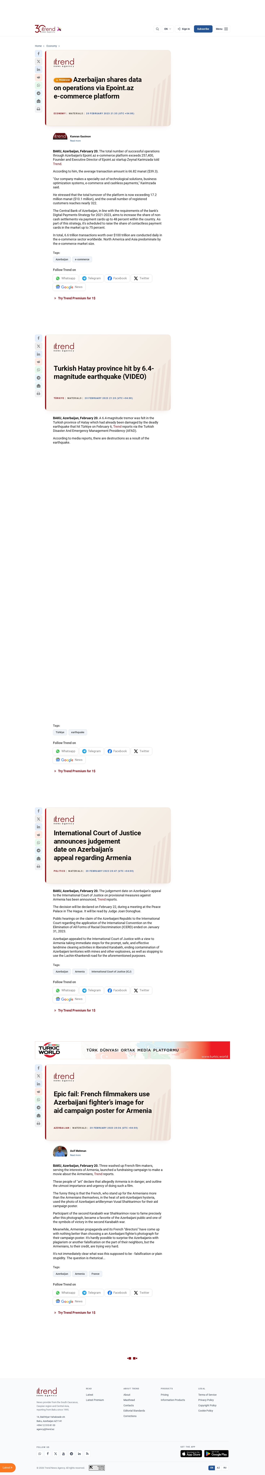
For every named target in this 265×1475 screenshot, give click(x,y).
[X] (55, 1453)
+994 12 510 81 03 (46, 1425)
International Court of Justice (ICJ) (111, 971)
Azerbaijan (62, 259)
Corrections (129, 1416)
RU (225, 1468)
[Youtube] (63, 1453)
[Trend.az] (48, 29)
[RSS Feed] (87, 1453)
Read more (75, 141)
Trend (57, 164)
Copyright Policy (207, 1405)
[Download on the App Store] (191, 1453)
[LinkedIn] (79, 1453)
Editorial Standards (134, 1410)
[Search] (157, 29)
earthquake (77, 732)
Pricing (165, 1394)
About (126, 1394)
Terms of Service (207, 1394)
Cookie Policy (205, 1410)
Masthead (129, 1400)
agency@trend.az (45, 1429)
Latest (89, 1394)
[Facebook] (48, 1453)
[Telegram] (71, 1453)
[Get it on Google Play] (216, 1453)
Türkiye (60, 732)
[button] (38, 53)
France (96, 1273)
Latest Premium (95, 1400)
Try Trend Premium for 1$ (76, 298)
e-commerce (82, 259)
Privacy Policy (206, 1400)
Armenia (80, 971)
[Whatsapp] (40, 1453)
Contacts (128, 1405)
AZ (218, 1468)
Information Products (173, 1400)
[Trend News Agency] (47, 1392)
